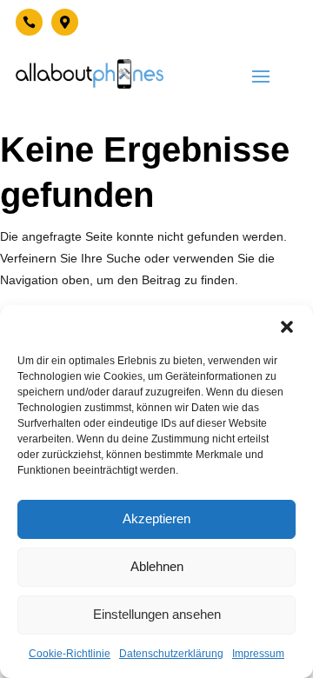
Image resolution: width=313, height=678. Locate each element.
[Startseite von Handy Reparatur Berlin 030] (89, 74)
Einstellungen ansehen (157, 614)
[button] (287, 327)
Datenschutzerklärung (171, 654)
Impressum (258, 654)
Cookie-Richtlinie (69, 654)
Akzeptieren (156, 518)
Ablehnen (156, 566)
